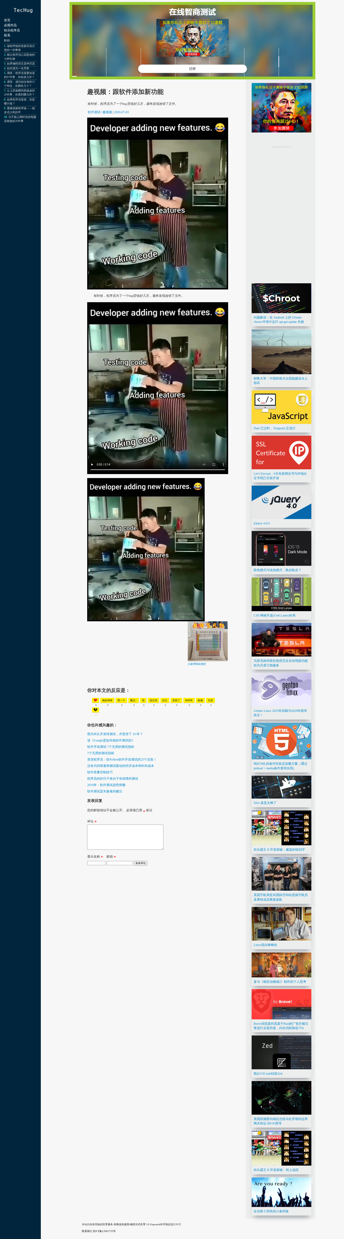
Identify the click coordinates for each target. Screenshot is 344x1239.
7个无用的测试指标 (100, 753)
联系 (7, 35)
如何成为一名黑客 (18, 68)
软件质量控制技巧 (100, 772)
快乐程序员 (12, 30)
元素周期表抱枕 (197, 663)
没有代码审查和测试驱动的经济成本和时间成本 (120, 766)
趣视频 (107, 112)
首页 (7, 20)
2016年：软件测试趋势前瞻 (106, 785)
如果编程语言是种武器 (21, 63)
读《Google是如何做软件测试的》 (111, 740)
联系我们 (87, 1231)
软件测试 (94, 112)
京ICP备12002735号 (104, 1231)
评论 (92, 822)
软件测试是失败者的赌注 (104, 791)
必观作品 (10, 25)
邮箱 (111, 857)
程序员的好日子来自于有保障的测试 (112, 778)
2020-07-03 (121, 112)
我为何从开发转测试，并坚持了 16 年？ (115, 734)
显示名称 (95, 857)
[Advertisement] (157, 694)
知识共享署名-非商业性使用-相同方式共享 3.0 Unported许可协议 (134, 1224)
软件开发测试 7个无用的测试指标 (110, 746)
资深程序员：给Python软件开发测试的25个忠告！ (122, 759)
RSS (7, 40)
